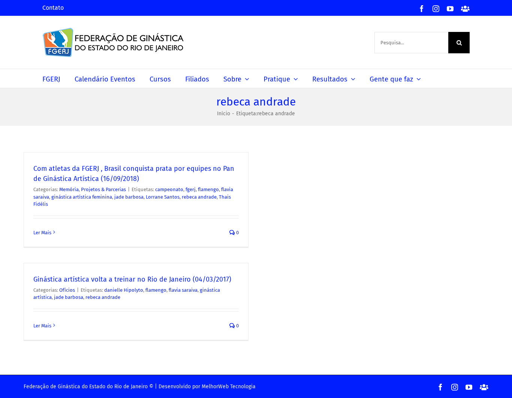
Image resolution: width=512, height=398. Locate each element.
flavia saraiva (183, 290)
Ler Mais (42, 232)
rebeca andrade (199, 197)
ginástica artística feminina (81, 197)
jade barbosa (129, 197)
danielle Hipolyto (123, 290)
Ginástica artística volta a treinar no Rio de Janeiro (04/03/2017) (132, 279)
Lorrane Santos (163, 197)
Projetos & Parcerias (103, 189)
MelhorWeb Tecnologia (229, 386)
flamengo (208, 189)
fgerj (191, 189)
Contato (53, 7)
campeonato (169, 189)
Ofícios (67, 290)
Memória (69, 189)
